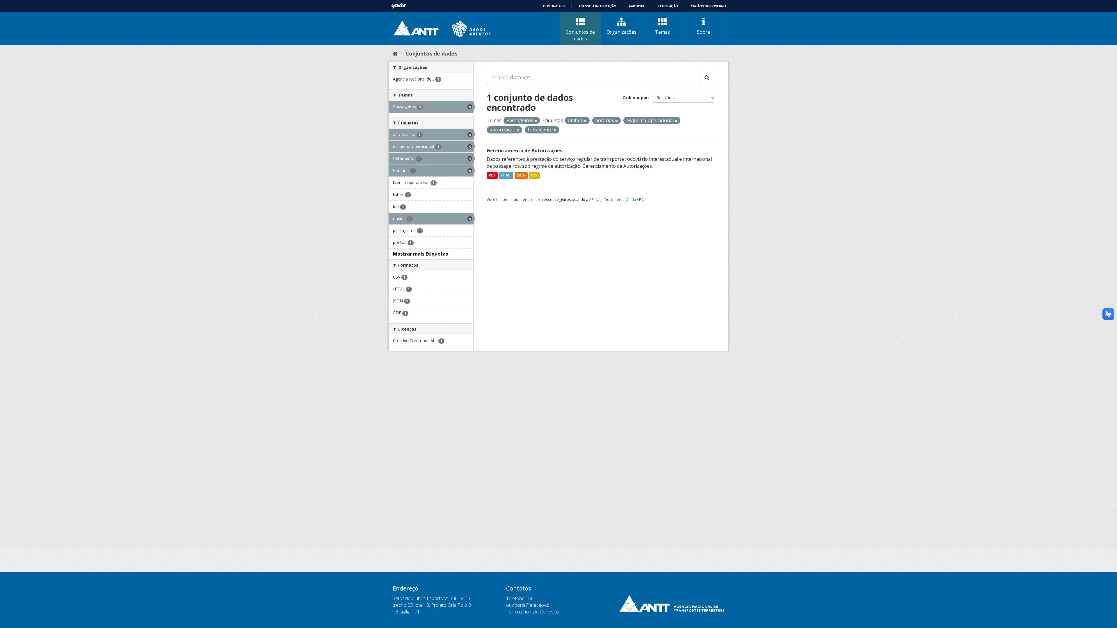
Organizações (621, 32)
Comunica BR (554, 6)
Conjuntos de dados (580, 35)
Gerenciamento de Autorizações (524, 150)
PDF (492, 175)
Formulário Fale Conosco (532, 612)
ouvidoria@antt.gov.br (528, 605)
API (592, 199)
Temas (662, 32)
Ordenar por (635, 97)
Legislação (668, 6)
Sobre (703, 32)
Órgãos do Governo (708, 6)
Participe (637, 6)
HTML (506, 175)
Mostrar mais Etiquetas (420, 254)
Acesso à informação (597, 6)
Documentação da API (623, 199)
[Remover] (535, 121)
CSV (534, 175)
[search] (707, 77)
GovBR (398, 6)
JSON (521, 175)
